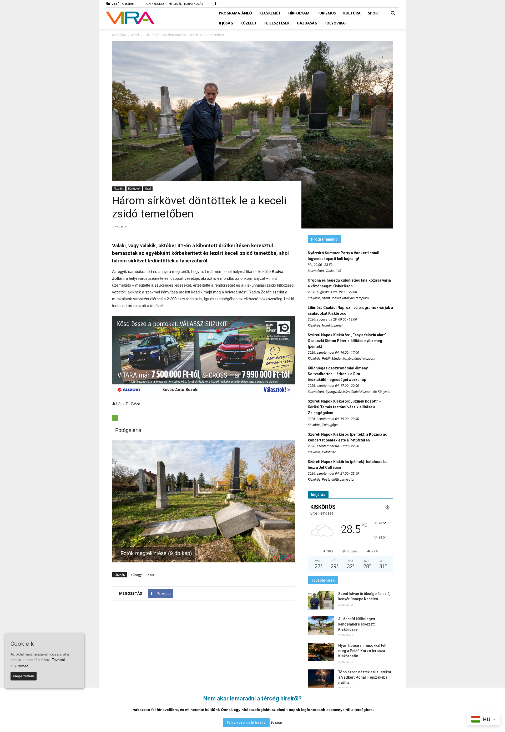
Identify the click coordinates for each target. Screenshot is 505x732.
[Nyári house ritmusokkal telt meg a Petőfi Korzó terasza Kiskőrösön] (321, 652)
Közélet (248, 23)
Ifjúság (226, 23)
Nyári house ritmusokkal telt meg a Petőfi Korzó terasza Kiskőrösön (362, 650)
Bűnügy (136, 575)
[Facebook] (215, 3)
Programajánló (235, 13)
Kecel (148, 188)
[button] (393, 13)
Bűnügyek (134, 188)
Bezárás (276, 722)
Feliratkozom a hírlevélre (246, 722)
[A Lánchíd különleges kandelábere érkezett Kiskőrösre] (321, 625)
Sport (374, 13)
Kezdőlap (119, 35)
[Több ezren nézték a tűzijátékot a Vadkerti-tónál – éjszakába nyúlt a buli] (321, 678)
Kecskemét (270, 13)
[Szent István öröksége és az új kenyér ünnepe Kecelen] (321, 600)
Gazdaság (307, 23)
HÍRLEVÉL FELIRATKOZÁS (186, 4)
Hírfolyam (298, 13)
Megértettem (23, 676)
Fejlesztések (277, 23)
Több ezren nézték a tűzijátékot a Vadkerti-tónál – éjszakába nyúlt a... (364, 677)
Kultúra (352, 13)
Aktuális (119, 188)
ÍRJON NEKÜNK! (153, 4)
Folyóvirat (336, 23)
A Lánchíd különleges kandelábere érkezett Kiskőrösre (356, 624)
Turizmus (326, 13)
